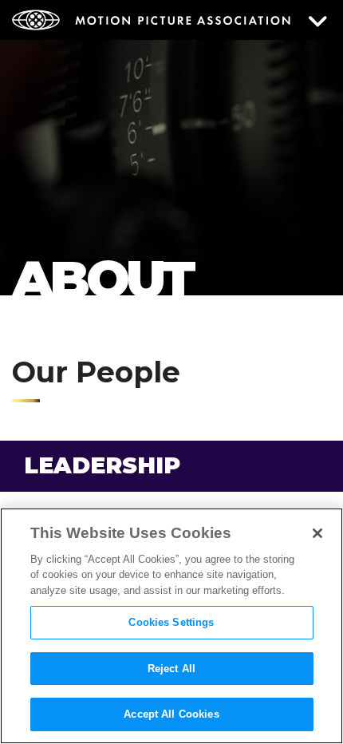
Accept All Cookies (171, 714)
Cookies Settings (171, 622)
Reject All (171, 669)
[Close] (317, 533)
